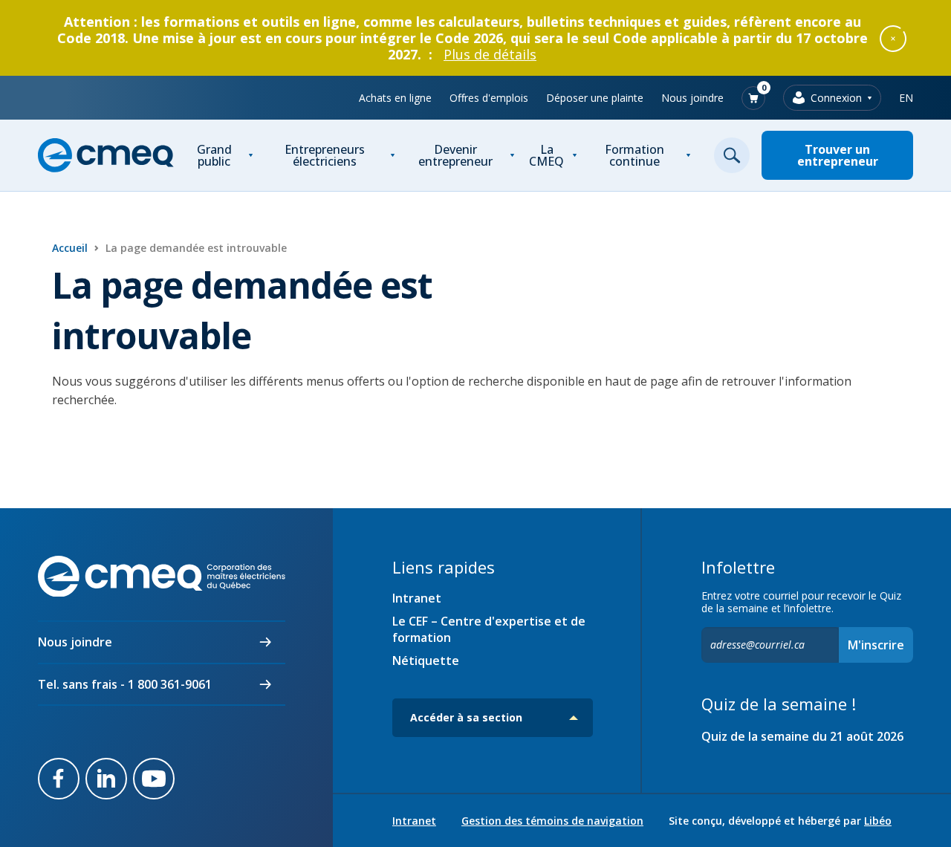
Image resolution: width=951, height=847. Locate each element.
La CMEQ (546, 155)
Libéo (878, 821)
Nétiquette (425, 660)
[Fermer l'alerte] (893, 38)
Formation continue (634, 155)
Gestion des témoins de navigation (552, 821)
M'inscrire (876, 645)
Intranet (416, 598)
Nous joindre (692, 98)
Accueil (70, 248)
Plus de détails (490, 54)
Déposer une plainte (594, 98)
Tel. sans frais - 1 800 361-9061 (125, 684)
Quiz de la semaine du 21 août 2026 (802, 736)
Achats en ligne (395, 98)
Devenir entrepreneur (455, 155)
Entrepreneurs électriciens (325, 155)
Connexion (836, 98)
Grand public (214, 155)
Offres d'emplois (488, 98)
